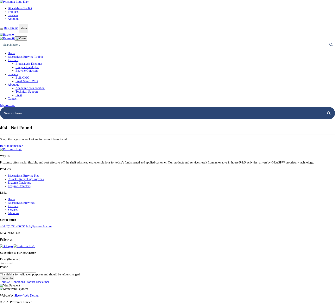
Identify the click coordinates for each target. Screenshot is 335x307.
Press (19, 95)
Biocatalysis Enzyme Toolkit (25, 56)
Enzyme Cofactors (27, 70)
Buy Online (11, 28)
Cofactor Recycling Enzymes (26, 179)
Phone (4, 266)
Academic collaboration (30, 88)
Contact (12, 98)
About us (13, 18)
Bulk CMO (22, 77)
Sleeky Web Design (26, 295)
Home (11, 53)
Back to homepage (11, 145)
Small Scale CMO (27, 81)
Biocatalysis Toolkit (20, 8)
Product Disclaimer (37, 282)
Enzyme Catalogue (27, 67)
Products (13, 11)
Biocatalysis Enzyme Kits (23, 175)
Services (13, 15)
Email (10, 259)
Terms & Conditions (12, 282)
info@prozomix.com (39, 226)
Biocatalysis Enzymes (29, 63)
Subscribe (7, 278)
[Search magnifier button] (331, 44)
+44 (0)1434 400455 (12, 226)
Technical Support (27, 91)
